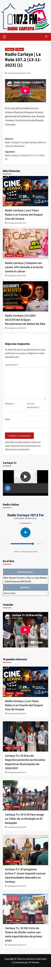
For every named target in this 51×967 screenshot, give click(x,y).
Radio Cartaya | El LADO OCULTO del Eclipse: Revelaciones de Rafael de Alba (25, 320)
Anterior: (25, 142)
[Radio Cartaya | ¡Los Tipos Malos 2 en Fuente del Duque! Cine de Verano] (25, 191)
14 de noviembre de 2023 (16, 73)
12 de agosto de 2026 (14, 328)
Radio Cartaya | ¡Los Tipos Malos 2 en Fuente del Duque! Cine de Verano (24, 214)
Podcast (19, 49)
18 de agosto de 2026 (14, 886)
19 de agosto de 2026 (14, 827)
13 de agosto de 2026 (14, 275)
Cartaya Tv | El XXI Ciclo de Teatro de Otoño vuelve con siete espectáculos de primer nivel (23, 934)
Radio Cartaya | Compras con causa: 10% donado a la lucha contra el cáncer (24, 267)
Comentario (11, 364)
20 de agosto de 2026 (14, 223)
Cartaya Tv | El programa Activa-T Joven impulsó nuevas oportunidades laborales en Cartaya (25, 875)
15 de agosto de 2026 (14, 945)
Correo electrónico (33, 405)
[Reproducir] (25, 532)
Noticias (17, 748)
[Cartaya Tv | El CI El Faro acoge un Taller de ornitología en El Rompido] (25, 795)
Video (8, 748)
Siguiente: (24, 155)
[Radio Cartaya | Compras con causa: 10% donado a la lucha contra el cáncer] (25, 244)
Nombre (10, 403)
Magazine (9, 49)
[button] (5, 36)
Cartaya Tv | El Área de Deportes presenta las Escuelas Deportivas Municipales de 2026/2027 (25, 762)
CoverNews (18, 962)
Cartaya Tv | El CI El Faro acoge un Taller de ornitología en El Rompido (24, 819)
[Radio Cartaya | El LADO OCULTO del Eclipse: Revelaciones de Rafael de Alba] (25, 296)
